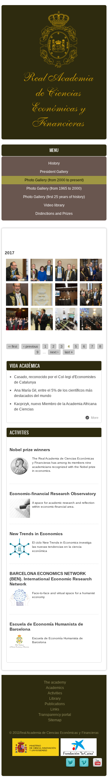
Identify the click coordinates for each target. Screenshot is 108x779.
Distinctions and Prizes (54, 214)
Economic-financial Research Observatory (53, 493)
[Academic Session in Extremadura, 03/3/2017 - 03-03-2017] (42, 329)
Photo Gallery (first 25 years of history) (54, 197)
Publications (55, 704)
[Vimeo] (84, 766)
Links (54, 709)
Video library (54, 205)
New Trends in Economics (36, 533)
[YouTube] (97, 766)
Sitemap (55, 720)
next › (54, 352)
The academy (55, 682)
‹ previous (30, 346)
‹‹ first (12, 346)
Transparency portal (54, 715)
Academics (55, 688)
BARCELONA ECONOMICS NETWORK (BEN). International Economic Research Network (51, 578)
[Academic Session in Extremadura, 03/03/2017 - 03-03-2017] (91, 329)
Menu (54, 150)
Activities (55, 693)
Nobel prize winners (30, 449)
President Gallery (54, 172)
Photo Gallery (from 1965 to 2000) (54, 188)
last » (69, 352)
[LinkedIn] (70, 766)
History (54, 163)
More (94, 417)
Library (55, 698)
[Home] (54, 36)
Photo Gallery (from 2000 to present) (54, 180)
